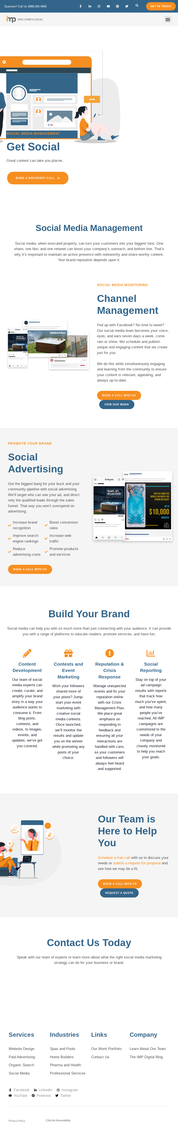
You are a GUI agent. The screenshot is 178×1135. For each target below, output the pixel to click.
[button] (137, 5)
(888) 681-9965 (37, 6)
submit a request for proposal (137, 863)
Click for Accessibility (58, 1120)
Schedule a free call (114, 858)
